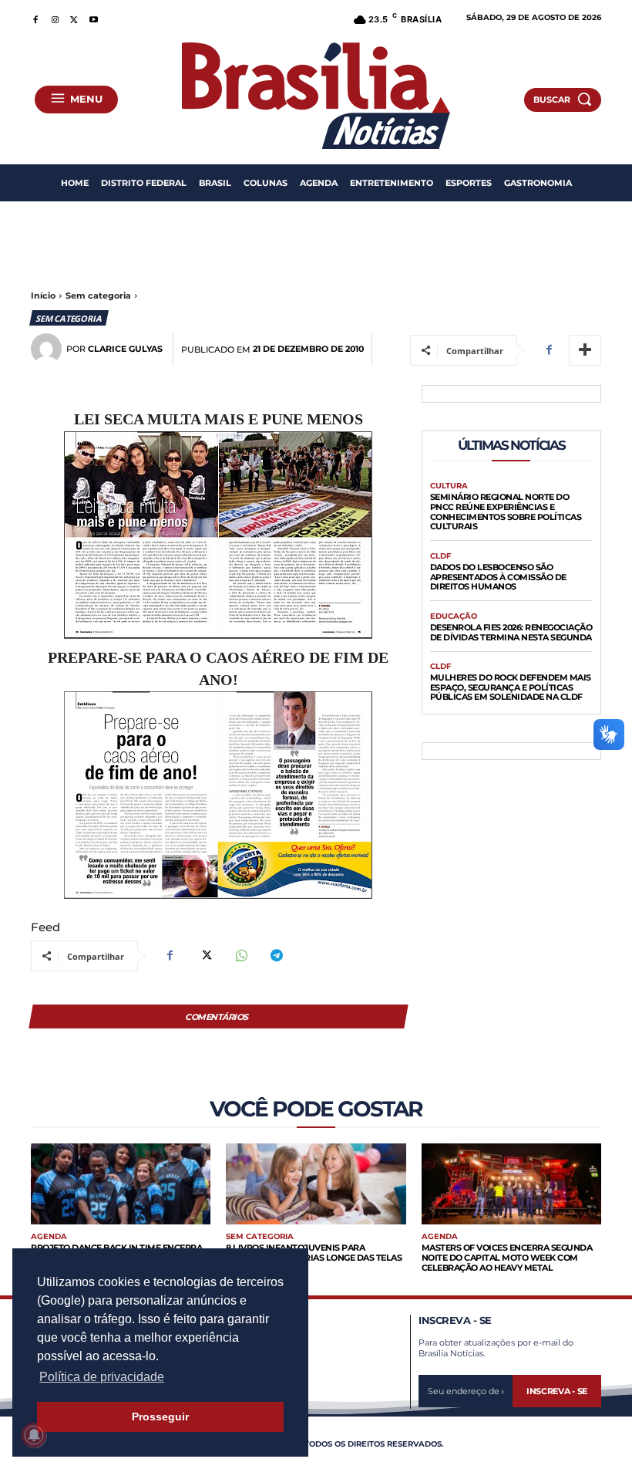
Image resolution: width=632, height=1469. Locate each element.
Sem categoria (98, 295)
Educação (453, 616)
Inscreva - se (556, 1391)
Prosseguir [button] (160, 1416)
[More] (585, 350)
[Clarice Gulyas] (48, 348)
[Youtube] (93, 17)
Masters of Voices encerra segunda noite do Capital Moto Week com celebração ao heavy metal (507, 1257)
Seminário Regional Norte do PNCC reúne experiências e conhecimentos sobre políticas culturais (506, 511)
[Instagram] (54, 17)
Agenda (49, 1236)
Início (43, 295)
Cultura (449, 486)
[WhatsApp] (240, 955)
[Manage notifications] (34, 1435)
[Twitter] (74, 17)
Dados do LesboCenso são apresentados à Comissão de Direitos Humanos (498, 577)
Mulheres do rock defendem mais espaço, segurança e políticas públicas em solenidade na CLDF (510, 687)
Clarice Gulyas (125, 349)
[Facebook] (35, 17)
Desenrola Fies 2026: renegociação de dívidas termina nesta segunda (511, 632)
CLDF (440, 556)
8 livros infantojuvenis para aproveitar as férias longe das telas (314, 1252)
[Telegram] (276, 955)
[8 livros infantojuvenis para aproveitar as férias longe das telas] (315, 1183)
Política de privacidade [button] (101, 1376)
